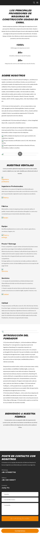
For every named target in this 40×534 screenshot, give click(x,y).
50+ (20, 53)
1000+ (20, 45)
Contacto (4, 485)
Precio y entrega (9, 244)
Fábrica (5, 206)
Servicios (5, 278)
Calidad (5, 303)
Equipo (4, 226)
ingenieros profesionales (12, 186)
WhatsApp (5, 470)
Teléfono (4, 478)
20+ (20, 60)
